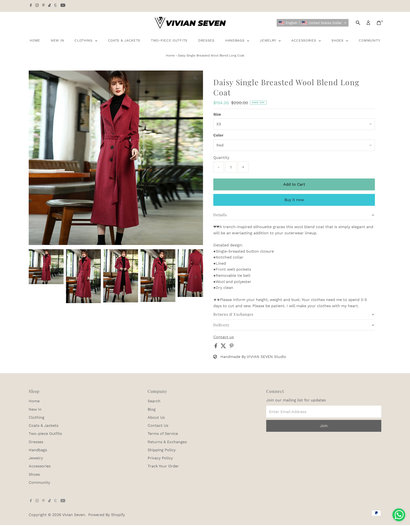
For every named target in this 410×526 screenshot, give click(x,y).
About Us (156, 417)
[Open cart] (378, 23)
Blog (152, 409)
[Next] (48, 78)
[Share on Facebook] (216, 347)
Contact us (223, 337)
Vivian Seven (73, 514)
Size (217, 114)
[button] (313, 23)
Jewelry (268, 40)
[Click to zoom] (195, 78)
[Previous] (36, 78)
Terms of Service (163, 433)
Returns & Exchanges (167, 442)
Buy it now (294, 199)
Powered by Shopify (106, 514)
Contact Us (158, 425)
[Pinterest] (43, 5)
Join (324, 425)
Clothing (84, 40)
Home (35, 40)
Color (218, 135)
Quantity (221, 157)
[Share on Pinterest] (231, 347)
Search (154, 401)
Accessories (304, 40)
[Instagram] (37, 5)
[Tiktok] (49, 5)
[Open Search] (358, 23)
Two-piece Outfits (169, 40)
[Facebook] (31, 5)
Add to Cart (294, 184)
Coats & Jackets (124, 40)
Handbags (235, 40)
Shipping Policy (162, 450)
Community (369, 40)
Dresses (206, 40)
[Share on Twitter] (224, 347)
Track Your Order (163, 466)
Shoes (338, 40)
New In (57, 40)
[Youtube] (62, 5)
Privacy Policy (160, 458)
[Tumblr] (55, 5)
